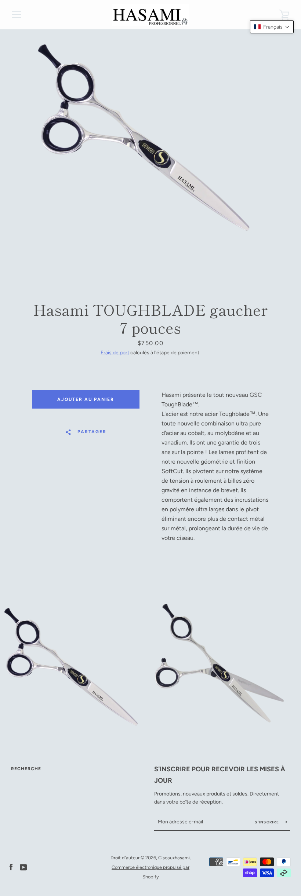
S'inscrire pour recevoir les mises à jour (219, 775)
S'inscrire (267, 822)
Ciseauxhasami (174, 857)
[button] (271, 27)
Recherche (26, 768)
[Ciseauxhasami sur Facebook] (11, 866)
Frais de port (115, 353)
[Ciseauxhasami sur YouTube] (23, 866)
